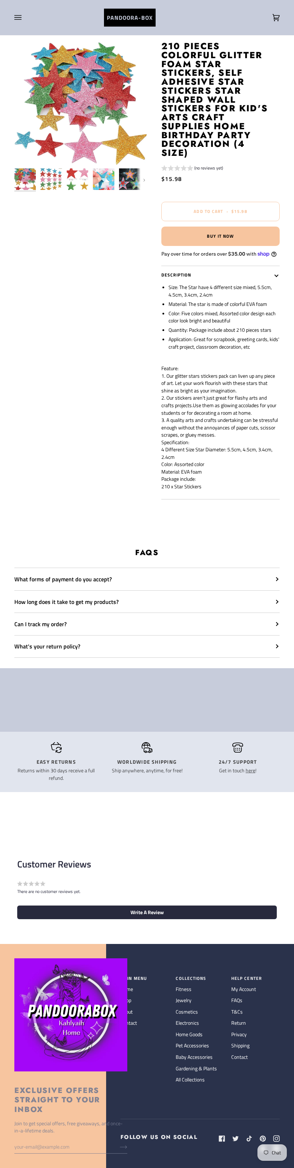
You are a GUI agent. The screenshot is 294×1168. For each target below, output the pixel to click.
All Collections (190, 1079)
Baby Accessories (194, 1057)
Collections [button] (191, 978)
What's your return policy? (47, 646)
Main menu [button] (133, 978)
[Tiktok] (249, 1138)
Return (238, 1023)
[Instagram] (276, 1138)
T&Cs (237, 1011)
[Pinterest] (263, 1138)
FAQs (236, 1000)
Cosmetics (187, 1011)
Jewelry (183, 1000)
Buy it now (220, 236)
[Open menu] (25, 17)
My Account (243, 989)
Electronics (187, 1023)
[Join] (117, 1147)
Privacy (239, 1034)
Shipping (240, 1045)
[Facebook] (222, 1138)
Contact (239, 1057)
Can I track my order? (40, 624)
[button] (192, 169)
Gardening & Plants (196, 1068)
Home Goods (189, 1034)
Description (176, 274)
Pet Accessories (192, 1045)
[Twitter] (235, 1138)
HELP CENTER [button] (246, 978)
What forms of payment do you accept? (63, 579)
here (250, 770)
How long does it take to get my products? (66, 601)
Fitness (183, 989)
